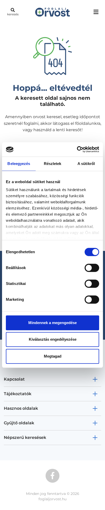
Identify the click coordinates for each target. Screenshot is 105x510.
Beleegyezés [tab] (18, 163)
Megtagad (52, 356)
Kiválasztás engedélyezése (52, 339)
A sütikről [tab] (86, 163)
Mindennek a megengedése (52, 322)
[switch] (92, 268)
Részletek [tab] (52, 163)
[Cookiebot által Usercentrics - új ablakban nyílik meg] (77, 149)
